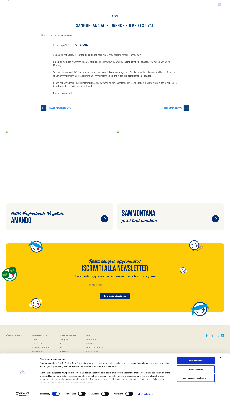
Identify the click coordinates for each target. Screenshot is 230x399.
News (61, 347)
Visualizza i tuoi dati (92, 351)
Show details (144, 394)
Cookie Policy (89, 343)
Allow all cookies (196, 360)
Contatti (34, 339)
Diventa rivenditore (38, 351)
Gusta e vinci (64, 351)
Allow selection (196, 369)
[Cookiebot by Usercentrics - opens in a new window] (22, 394)
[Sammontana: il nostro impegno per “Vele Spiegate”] (186, 108)
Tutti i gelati (64, 339)
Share (83, 44)
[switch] (82, 394)
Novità (62, 343)
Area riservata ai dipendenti (41, 347)
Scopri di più (104, 218)
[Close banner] (220, 358)
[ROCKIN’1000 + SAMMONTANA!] (43, 108)
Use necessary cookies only (196, 378)
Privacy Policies (90, 339)
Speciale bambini (215, 218)
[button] (219, 5)
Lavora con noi (37, 343)
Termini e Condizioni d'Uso (94, 347)
